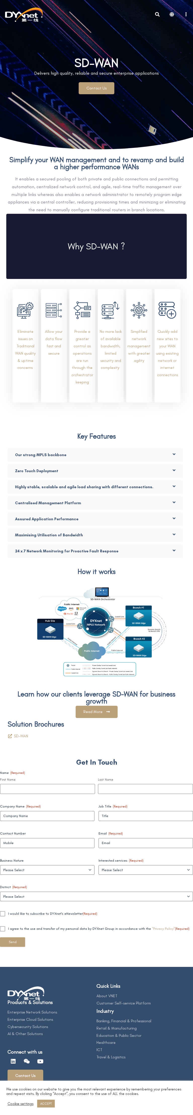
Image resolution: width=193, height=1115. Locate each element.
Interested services (121, 860)
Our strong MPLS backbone (40, 455)
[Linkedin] (13, 1061)
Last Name (105, 779)
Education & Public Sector (118, 1035)
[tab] (95, 455)
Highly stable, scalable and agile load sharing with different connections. (84, 487)
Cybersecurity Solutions (28, 1026)
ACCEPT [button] (46, 1103)
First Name (8, 779)
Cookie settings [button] (20, 1103)
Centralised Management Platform (48, 503)
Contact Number (13, 833)
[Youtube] (40, 1061)
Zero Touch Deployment (36, 471)
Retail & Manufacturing (116, 1028)
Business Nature (12, 860)
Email (111, 833)
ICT (99, 1049)
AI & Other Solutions (25, 1033)
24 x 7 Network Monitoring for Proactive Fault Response (66, 551)
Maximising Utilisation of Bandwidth (49, 535)
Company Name (20, 806)
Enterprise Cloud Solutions (30, 1019)
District (13, 887)
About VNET (106, 995)
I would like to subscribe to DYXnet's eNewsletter (52, 913)
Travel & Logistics (110, 1057)
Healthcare (106, 1042)
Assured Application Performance (46, 519)
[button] (96, 88)
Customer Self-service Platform (123, 1003)
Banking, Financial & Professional (123, 1021)
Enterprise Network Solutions (32, 1012)
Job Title (113, 806)
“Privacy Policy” (163, 929)
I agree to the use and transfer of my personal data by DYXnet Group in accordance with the (98, 929)
